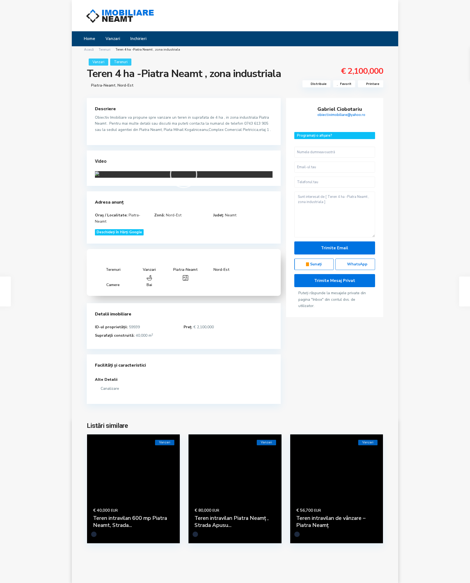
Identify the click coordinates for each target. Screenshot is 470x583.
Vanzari (113, 38)
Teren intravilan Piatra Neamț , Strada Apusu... (231, 521)
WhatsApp (356, 264)
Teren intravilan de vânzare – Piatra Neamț (331, 521)
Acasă (89, 49)
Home (89, 38)
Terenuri (104, 49)
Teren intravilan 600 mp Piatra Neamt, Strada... (130, 521)
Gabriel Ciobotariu (339, 109)
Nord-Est (126, 85)
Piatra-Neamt (103, 85)
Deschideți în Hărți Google (119, 232)
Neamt (230, 215)
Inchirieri (138, 38)
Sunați (315, 264)
